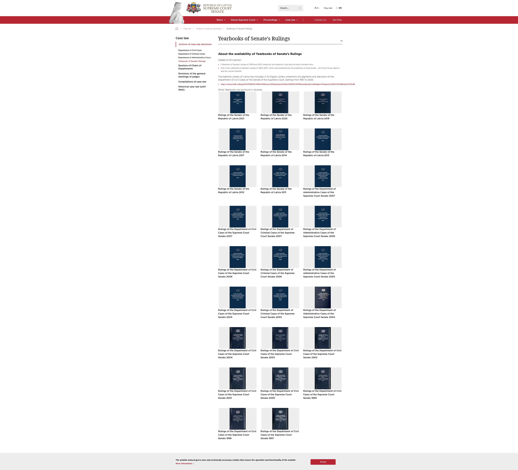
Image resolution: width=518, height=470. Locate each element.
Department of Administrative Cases (194, 58)
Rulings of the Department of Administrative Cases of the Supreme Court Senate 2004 (319, 313)
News (220, 20)
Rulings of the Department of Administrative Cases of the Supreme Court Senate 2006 (319, 232)
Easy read (328, 8)
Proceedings (270, 20)
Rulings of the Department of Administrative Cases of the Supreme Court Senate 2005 (319, 273)
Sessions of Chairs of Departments (189, 67)
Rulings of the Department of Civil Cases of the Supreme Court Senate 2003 (280, 354)
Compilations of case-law (192, 82)
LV (337, 8)
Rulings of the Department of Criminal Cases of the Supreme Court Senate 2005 (278, 313)
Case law (290, 20)
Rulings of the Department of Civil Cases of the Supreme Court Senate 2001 (237, 394)
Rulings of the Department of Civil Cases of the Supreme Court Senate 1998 (237, 435)
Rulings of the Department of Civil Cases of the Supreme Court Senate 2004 (237, 354)
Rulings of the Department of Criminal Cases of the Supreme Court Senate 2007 (278, 232)
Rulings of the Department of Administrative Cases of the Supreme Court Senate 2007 (319, 192)
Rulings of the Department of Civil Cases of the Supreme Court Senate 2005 (237, 313)
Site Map (337, 20)
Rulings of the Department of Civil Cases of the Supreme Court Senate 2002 (322, 354)
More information (184, 464)
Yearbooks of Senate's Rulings (192, 61)
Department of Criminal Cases (191, 54)
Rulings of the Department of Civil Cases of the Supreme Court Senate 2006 (237, 273)
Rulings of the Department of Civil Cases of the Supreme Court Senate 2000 (280, 394)
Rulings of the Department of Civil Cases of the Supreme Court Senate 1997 (280, 435)
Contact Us (320, 20)
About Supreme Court (243, 20)
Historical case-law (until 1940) (192, 88)
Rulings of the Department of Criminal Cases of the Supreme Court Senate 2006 (278, 273)
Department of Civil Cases (190, 50)
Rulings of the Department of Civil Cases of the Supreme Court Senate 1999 (322, 394)
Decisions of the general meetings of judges (191, 75)
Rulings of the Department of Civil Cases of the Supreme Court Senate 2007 (237, 232)
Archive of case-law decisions (208, 29)
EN (340, 8)
